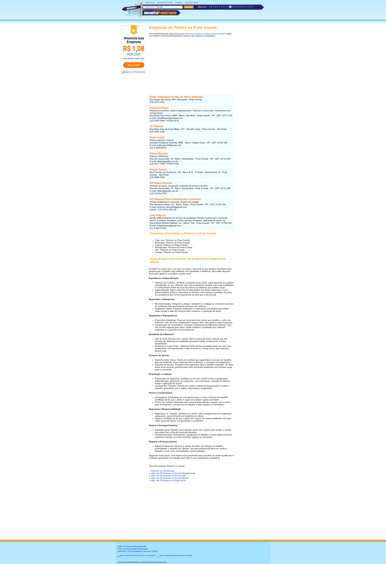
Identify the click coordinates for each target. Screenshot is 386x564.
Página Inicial (150, 2)
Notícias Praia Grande (164, 2)
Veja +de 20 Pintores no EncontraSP (168, 475)
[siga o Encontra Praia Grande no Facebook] (136, 556)
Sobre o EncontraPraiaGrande (132, 546)
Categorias (178, 2)
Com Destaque (134, 551)
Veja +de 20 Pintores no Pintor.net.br (168, 480)
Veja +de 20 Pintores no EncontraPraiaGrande (173, 473)
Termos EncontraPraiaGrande (129, 562)
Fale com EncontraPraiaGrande (133, 549)
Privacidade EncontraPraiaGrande (154, 562)
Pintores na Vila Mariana (162, 471)
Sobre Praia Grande (192, 2)
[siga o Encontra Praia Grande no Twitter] (174, 556)
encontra (160, 12)
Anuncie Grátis (150, 551)
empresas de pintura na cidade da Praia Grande (204, 34)
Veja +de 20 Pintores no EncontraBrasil (169, 478)
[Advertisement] (191, 64)
